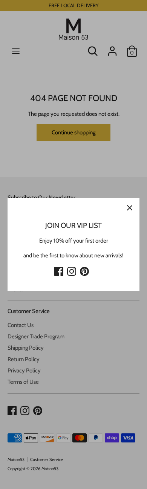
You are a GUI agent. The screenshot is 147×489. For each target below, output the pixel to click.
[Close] (129, 207)
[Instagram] (71, 270)
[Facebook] (58, 270)
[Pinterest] (84, 270)
